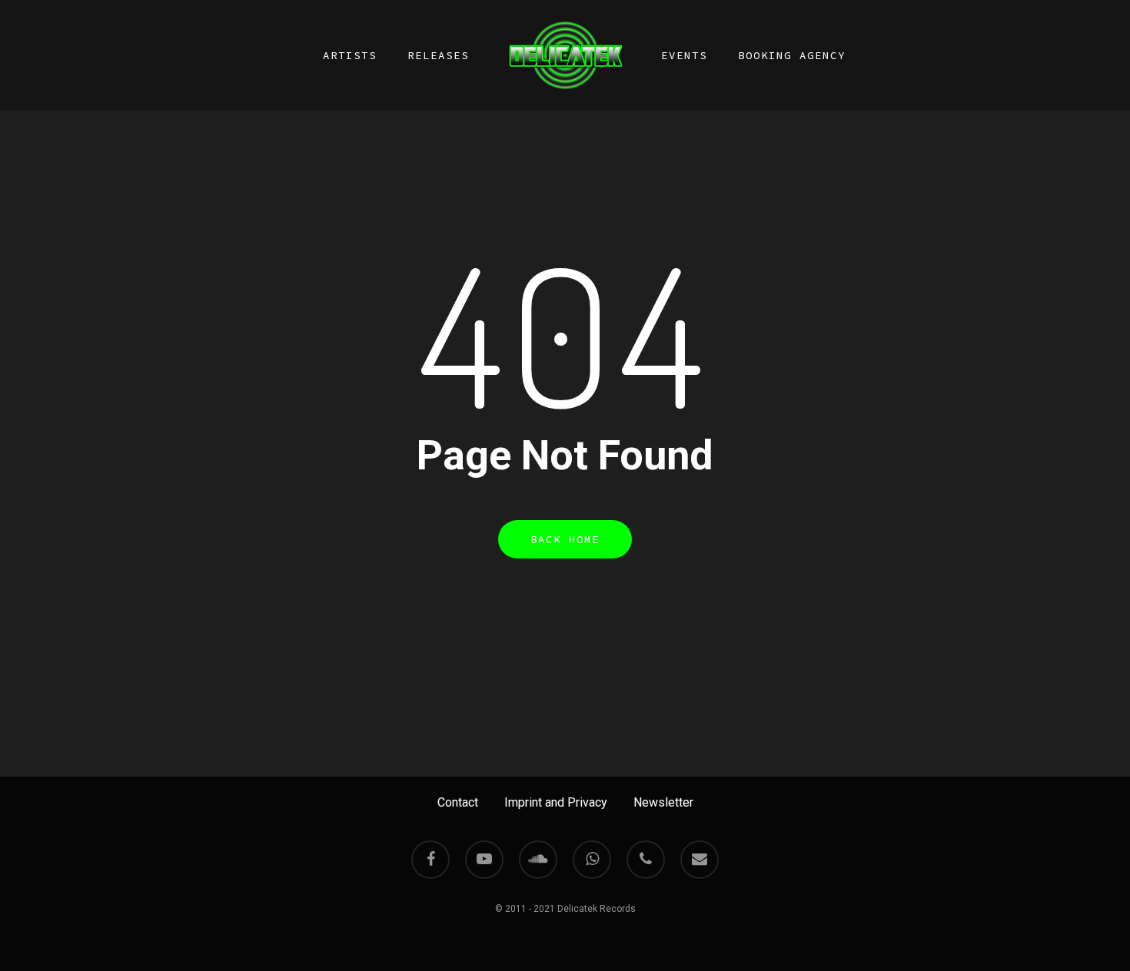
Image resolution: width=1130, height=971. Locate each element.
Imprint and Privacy (555, 802)
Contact (457, 802)
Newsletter (663, 802)
